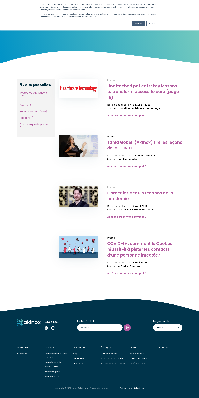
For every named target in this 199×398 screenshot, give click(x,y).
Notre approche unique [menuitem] (112, 358)
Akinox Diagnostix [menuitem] (53, 371)
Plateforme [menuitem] (23, 347)
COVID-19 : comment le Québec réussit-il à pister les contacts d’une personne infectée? (139, 249)
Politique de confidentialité (132, 388)
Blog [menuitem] (75, 353)
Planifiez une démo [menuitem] (138, 358)
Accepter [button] (138, 23)
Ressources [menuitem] (79, 347)
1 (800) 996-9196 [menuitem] (137, 363)
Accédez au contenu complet (125, 115)
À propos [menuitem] (106, 347)
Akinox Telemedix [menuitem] (53, 367)
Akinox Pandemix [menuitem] (53, 362)
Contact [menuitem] (133, 347)
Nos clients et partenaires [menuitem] (113, 363)
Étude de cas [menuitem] (79, 363)
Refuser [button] (152, 23)
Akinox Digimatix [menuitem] (52, 376)
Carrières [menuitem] (162, 347)
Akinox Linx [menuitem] (22, 353)
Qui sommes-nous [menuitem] (110, 353)
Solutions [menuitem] (50, 347)
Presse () (26, 105)
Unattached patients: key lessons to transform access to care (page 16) (143, 91)
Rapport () (27, 118)
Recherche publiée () (33, 111)
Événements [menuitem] (78, 358)
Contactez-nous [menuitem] (137, 353)
